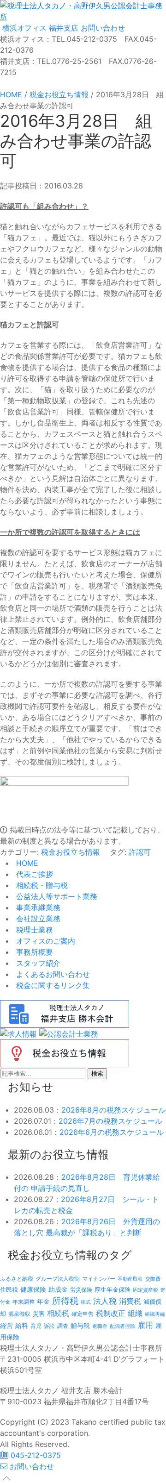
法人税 (105, 1301)
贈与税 (80, 1325)
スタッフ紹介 (37, 963)
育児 (36, 1326)
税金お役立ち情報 (70, 852)
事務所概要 (33, 952)
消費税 (130, 1301)
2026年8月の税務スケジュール (113, 1109)
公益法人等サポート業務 (55, 896)
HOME (26, 863)
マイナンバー (98, 1278)
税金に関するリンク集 (52, 985)
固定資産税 (145, 1290)
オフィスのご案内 (44, 940)
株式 (86, 1302)
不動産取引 (130, 1279)
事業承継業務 (37, 907)
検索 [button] (97, 1073)
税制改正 (110, 1313)
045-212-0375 (34, 1455)
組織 (135, 1313)
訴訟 (49, 1325)
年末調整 (23, 1301)
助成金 (58, 1289)
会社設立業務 (37, 918)
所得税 (65, 1300)
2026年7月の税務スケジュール (110, 1121)
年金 (43, 1301)
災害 (39, 1313)
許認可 (140, 852)
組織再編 (155, 1314)
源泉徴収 (19, 1313)
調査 (62, 1326)
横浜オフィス (23, 27)
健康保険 (33, 1289)
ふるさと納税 (16, 1278)
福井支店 (62, 27)
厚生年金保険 (112, 1289)
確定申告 (82, 1314)
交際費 (152, 1279)
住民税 (9, 1289)
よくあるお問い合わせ (52, 974)
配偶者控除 (122, 1326)
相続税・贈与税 (41, 885)
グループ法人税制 (58, 1279)
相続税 (58, 1313)
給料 (21, 1325)
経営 (6, 1325)
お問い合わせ (101, 27)
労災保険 (81, 1289)
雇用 (145, 1325)
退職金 (99, 1326)
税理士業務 (33, 929)
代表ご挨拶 (33, 874)
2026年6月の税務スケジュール (111, 1132)
